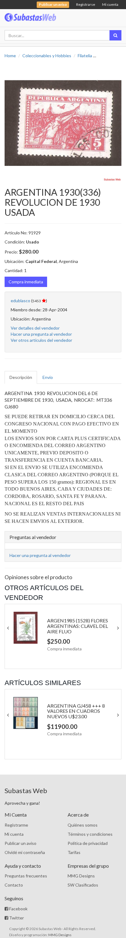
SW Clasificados (83, 884)
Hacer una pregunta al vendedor (41, 334)
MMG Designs (81, 875)
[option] (63, 123)
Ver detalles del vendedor (35, 328)
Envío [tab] (48, 377)
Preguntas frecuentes (26, 875)
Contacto (14, 884)
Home (10, 55)
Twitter (16, 917)
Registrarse (85, 4)
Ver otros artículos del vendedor (41, 340)
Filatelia (85, 55)
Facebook (18, 908)
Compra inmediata (26, 281)
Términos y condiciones (90, 834)
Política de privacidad (88, 843)
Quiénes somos (83, 825)
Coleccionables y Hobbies (46, 55)
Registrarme (16, 825)
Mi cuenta (110, 4)
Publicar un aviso (20, 843)
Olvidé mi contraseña (25, 852)
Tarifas (74, 852)
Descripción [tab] (20, 377)
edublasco (20, 300)
